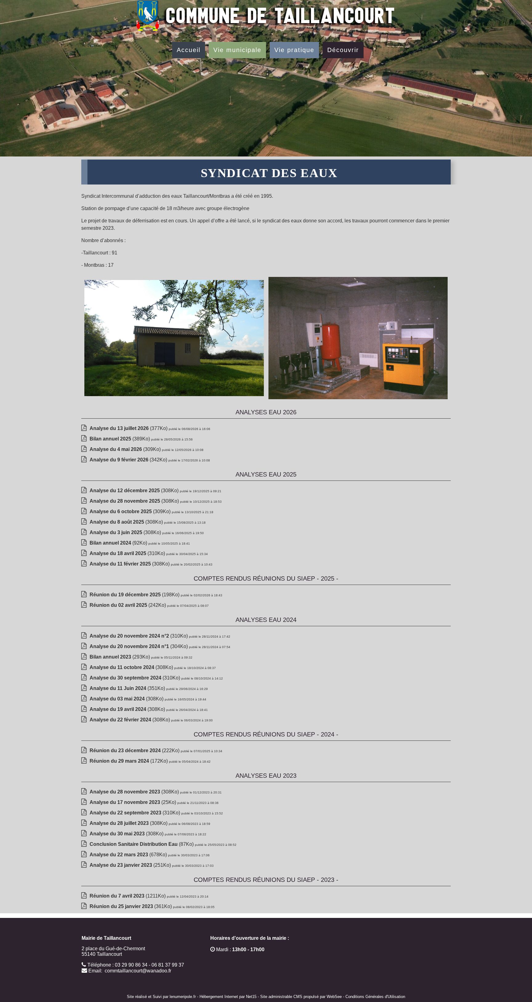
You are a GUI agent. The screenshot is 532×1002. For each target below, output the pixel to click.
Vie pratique (294, 50)
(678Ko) (129, 854)
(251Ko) (131, 865)
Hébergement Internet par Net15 (228, 996)
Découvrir (343, 50)
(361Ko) (131, 906)
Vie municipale (237, 50)
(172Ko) (129, 761)
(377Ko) (129, 428)
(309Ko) (126, 449)
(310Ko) (128, 553)
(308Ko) (135, 490)
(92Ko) (119, 543)
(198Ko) (135, 594)
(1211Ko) (128, 896)
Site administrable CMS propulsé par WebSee (301, 996)
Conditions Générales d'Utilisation (375, 996)
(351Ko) (128, 688)
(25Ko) (133, 802)
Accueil (188, 50)
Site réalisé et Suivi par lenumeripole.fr (161, 996)
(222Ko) (135, 750)
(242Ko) (128, 605)
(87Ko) (142, 844)
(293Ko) (120, 656)
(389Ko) (120, 438)
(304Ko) (139, 646)
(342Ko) (129, 459)
